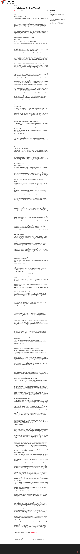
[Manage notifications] (78, 552)
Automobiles (37, 2)
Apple (26, 2)
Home (17, 2)
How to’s (29, 2)
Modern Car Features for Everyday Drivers (56, 12)
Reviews (50, 2)
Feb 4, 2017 (21, 10)
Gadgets (42, 2)
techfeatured (16, 10)
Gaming (46, 2)
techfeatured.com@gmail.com (54, 7)
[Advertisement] (58, 32)
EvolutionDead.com (34, 532)
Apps (33, 2)
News (16, 5)
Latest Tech (21, 2)
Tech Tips (54, 2)
